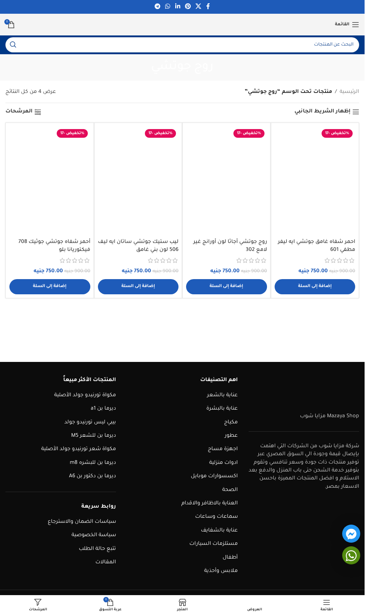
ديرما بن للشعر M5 (93, 436)
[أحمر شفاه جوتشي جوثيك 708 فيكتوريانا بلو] (49, 181)
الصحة (230, 490)
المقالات (105, 562)
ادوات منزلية (223, 463)
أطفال (230, 558)
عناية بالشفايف (219, 531)
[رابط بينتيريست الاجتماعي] (187, 7)
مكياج (231, 423)
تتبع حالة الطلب (97, 549)
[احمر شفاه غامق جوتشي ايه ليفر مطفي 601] (315, 181)
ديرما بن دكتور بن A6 (92, 476)
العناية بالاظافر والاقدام (209, 504)
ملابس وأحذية (221, 571)
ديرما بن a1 (103, 409)
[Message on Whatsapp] (351, 555)
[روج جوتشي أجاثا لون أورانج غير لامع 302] (226, 181)
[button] (315, 286)
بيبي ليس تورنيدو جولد (90, 423)
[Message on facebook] (351, 534)
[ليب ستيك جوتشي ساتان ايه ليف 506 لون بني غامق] (138, 181)
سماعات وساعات (216, 517)
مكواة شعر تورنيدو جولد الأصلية (78, 449)
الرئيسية (349, 92)
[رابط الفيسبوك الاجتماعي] (208, 7)
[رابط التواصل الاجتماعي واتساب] (168, 7)
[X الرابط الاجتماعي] (198, 7)
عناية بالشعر (222, 395)
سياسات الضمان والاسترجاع (82, 522)
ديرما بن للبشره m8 (93, 463)
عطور (231, 436)
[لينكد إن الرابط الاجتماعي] (177, 7)
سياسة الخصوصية (94, 535)
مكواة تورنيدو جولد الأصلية (85, 395)
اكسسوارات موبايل (214, 476)
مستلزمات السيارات (213, 544)
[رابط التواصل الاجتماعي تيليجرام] (157, 7)
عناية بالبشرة (222, 409)
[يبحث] (13, 44)
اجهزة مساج (223, 449)
